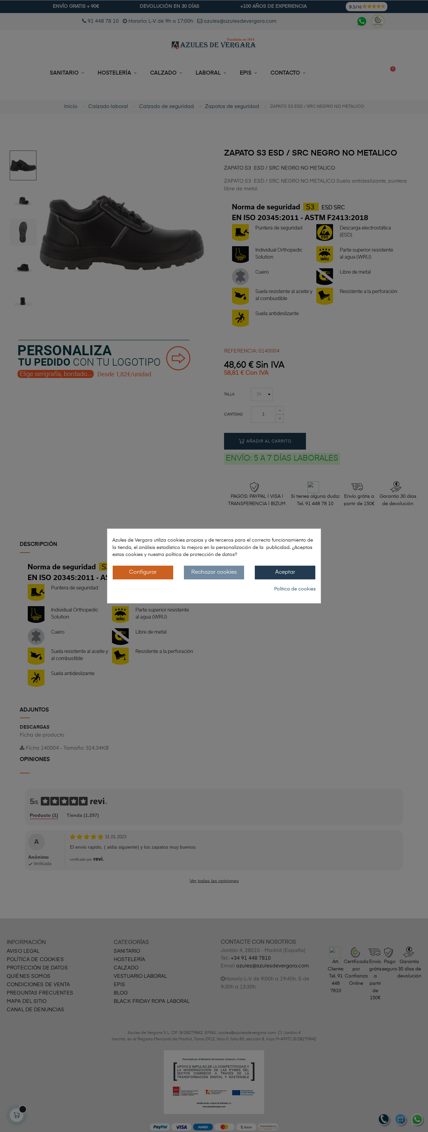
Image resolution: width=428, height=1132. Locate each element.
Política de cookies (295, 589)
